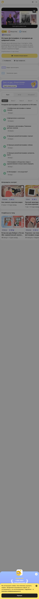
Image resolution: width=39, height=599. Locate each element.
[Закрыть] (36, 574)
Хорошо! (19, 595)
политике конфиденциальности (11, 591)
